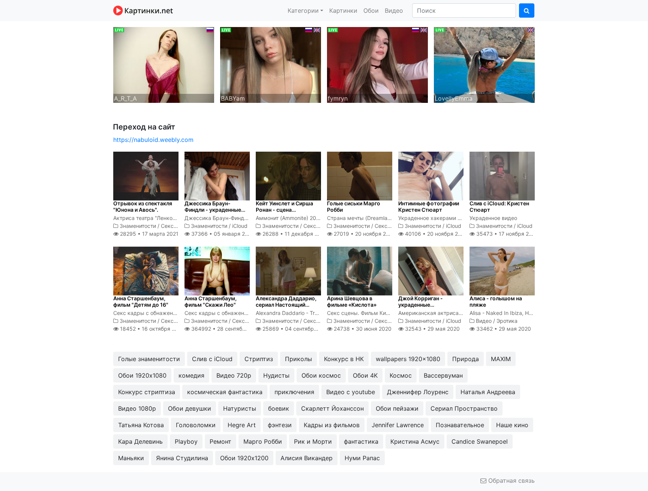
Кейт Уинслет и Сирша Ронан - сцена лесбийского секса (284, 209)
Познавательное (460, 425)
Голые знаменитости (149, 359)
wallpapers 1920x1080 (408, 359)
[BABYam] (270, 64)
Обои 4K (365, 375)
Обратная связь (510, 480)
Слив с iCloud (212, 359)
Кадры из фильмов (332, 425)
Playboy (186, 441)
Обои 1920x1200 (244, 458)
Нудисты (276, 375)
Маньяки (131, 458)
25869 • (296, 328)
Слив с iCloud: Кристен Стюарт (499, 206)
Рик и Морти (313, 441)
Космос (401, 375)
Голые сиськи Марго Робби (353, 206)
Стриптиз (258, 359)
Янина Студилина (182, 458)
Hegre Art (242, 425)
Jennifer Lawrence (398, 425)
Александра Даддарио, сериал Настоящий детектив (286, 304)
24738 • (362, 328)
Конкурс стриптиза (146, 392)
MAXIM (501, 359)
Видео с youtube (350, 392)
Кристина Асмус (415, 441)
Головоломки (196, 425)
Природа (465, 359)
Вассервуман (443, 375)
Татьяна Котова (141, 425)
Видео (394, 10)
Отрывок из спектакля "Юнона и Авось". (142, 206)
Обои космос (321, 375)
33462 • (503, 328)
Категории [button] (303, 10)
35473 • (506, 233)
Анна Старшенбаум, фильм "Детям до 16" (140, 301)
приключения (294, 392)
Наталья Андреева (487, 392)
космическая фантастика (224, 392)
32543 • (432, 328)
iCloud (240, 226)
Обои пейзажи (397, 408)
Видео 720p (233, 375)
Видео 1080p (137, 408)
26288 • (294, 233)
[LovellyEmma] (484, 64)
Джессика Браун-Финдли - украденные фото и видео (212, 209)
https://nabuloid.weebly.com (153, 139)
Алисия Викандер (306, 458)
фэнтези (280, 425)
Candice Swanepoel (480, 441)
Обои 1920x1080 (142, 375)
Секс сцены (176, 226)
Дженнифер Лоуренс (417, 392)
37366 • (222, 233)
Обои (371, 10)
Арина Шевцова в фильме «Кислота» (351, 301)
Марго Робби (262, 441)
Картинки (343, 10)
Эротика (507, 321)
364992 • (226, 328)
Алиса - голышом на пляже (496, 301)
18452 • (151, 328)
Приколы (298, 359)
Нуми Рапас (362, 458)
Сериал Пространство (464, 408)
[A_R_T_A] (163, 64)
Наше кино (512, 425)
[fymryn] (377, 64)
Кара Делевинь (140, 441)
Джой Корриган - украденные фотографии (420, 304)
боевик (278, 408)
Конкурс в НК (344, 359)
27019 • (364, 233)
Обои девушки (189, 408)
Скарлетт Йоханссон (332, 408)
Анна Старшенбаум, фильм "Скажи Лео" (210, 301)
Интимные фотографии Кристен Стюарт (428, 206)
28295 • (148, 233)
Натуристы (239, 408)
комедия (191, 375)
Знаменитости (138, 226)
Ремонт (220, 441)
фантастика (361, 441)
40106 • (436, 233)
